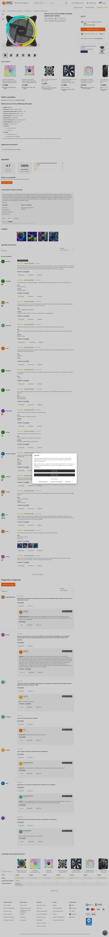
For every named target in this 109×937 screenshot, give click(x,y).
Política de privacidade (56, 481)
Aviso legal (67, 481)
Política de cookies (43, 481)
